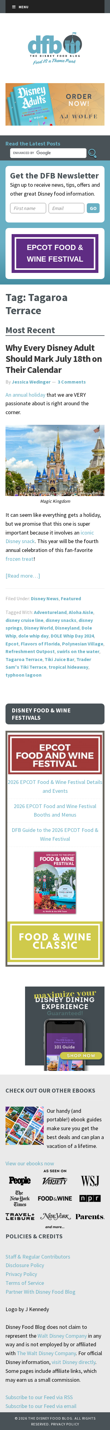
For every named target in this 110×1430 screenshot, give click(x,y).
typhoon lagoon (24, 675)
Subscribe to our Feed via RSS (39, 1397)
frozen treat (19, 558)
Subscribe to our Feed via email (41, 1406)
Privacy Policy (21, 1273)
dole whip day (33, 636)
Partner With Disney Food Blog (40, 1291)
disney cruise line (24, 620)
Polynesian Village (82, 644)
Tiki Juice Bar (59, 659)
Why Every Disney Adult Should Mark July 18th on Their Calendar (54, 358)
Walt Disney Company (62, 1335)
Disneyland (67, 628)
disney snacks (61, 620)
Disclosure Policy (25, 1265)
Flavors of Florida (40, 644)
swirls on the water (78, 651)
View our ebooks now (30, 1163)
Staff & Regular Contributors (38, 1256)
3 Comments (72, 382)
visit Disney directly (73, 1362)
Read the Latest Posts (33, 143)
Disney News (45, 598)
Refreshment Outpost (30, 651)
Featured (71, 598)
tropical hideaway (68, 667)
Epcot (12, 644)
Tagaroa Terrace (24, 659)
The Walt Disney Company (46, 1353)
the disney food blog (55, 35)
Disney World (38, 628)
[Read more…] (23, 575)
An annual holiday (25, 394)
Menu (23, 7)
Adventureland (50, 612)
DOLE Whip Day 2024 (72, 636)
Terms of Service (25, 1282)
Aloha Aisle (81, 612)
